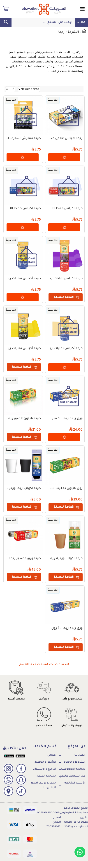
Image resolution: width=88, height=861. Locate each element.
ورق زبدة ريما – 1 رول (67, 628)
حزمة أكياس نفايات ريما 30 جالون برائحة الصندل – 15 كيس (65, 348)
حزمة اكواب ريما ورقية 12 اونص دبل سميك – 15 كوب (23, 488)
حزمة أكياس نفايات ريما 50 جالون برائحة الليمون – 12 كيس (23, 348)
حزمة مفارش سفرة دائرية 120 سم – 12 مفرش (23, 138)
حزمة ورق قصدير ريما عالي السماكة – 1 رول (23, 558)
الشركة (73, 32)
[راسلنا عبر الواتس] (79, 852)
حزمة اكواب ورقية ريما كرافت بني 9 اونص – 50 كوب (65, 558)
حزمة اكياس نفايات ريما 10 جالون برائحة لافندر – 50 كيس (65, 279)
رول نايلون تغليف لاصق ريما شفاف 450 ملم (65, 488)
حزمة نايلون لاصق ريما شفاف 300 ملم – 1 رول (23, 419)
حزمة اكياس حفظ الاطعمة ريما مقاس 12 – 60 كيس (65, 208)
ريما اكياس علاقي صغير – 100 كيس (65, 138)
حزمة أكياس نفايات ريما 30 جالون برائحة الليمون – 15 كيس (23, 279)
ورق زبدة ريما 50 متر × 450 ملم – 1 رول (65, 419)
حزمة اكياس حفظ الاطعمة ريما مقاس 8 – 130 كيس (23, 208)
